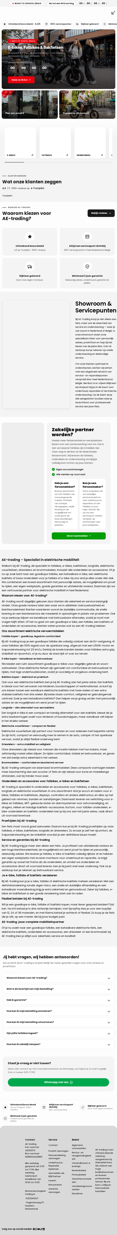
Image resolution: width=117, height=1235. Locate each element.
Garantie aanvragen (54, 1190)
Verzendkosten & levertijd (81, 1165)
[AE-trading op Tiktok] (41, 1229)
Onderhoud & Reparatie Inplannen (56, 1165)
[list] (58, 143)
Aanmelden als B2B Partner (56, 1175)
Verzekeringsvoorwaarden (82, 1188)
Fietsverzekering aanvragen (57, 1157)
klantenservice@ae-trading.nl (36, 1192)
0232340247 (31, 1198)
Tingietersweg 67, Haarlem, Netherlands (34, 1205)
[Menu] (3, 13)
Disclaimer (77, 1193)
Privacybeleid (79, 1174)
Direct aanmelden (77, 535)
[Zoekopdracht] (5, 13)
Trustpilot (7, 195)
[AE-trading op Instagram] (36, 1229)
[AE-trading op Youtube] (39, 1229)
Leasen (52, 1180)
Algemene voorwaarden (79, 1147)
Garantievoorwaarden (81, 1180)
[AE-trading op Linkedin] (44, 1229)
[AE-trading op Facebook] (34, 1229)
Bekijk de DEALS (20, 80)
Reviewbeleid (79, 1170)
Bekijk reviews (99, 213)
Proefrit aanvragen (58, 1150)
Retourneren (55, 1184)
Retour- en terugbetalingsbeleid (81, 1155)
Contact (53, 1145)
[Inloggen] (108, 13)
